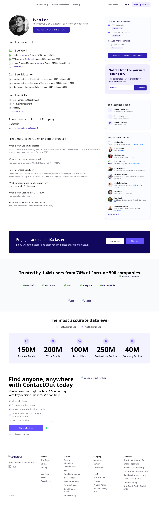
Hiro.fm (121, 151)
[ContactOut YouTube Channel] (14, 479)
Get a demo (113, 4)
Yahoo (39, 63)
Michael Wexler (120, 175)
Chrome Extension (60, 4)
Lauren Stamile (120, 122)
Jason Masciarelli (121, 206)
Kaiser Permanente (134, 164)
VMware (117, 202)
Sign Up (134, 241)
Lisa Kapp (118, 191)
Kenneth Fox (119, 162)
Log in (126, 4)
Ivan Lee (41, 19)
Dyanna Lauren (120, 116)
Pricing (76, 4)
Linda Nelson (119, 155)
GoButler (29, 59)
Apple (24, 55)
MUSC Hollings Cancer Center (128, 186)
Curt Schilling (119, 168)
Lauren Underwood (122, 109)
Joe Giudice (118, 198)
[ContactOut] (19, 4)
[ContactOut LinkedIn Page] (9, 479)
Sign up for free (141, 4)
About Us (97, 460)
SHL (132, 157)
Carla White (119, 149)
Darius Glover (119, 142)
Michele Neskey (120, 183)
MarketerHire (138, 144)
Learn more (115, 241)
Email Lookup (42, 4)
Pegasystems (118, 210)
